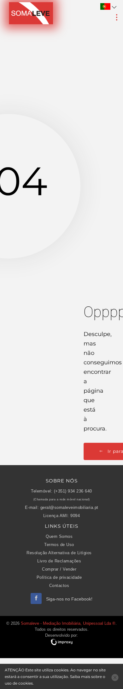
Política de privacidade (59, 577)
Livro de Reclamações (59, 561)
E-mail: (32, 507)
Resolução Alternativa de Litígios (59, 553)
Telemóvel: (41, 491)
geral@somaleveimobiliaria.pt (69, 507)
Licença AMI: (56, 516)
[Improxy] (61, 642)
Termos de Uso (59, 545)
